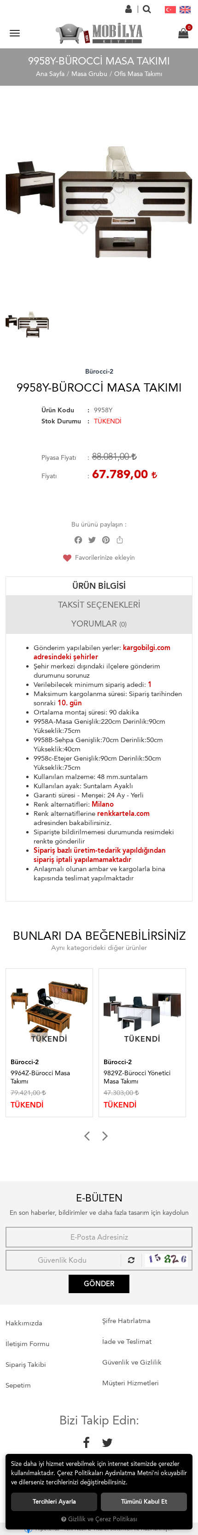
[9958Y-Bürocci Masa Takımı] (99, 202)
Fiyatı (49, 476)
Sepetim (18, 1385)
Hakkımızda (24, 1323)
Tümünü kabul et (144, 1501)
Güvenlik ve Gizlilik (132, 1362)
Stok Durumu (61, 421)
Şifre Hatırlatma (126, 1321)
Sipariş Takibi (26, 1364)
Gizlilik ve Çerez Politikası (102, 1519)
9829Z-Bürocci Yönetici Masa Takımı (73, 1077)
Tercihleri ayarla (54, 1501)
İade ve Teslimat (126, 1341)
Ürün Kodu (57, 410)
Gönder (99, 1284)
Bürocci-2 (99, 371)
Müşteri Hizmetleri (130, 1383)
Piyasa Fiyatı (58, 458)
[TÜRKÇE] (170, 9)
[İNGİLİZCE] (185, 9)
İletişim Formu (27, 1344)
